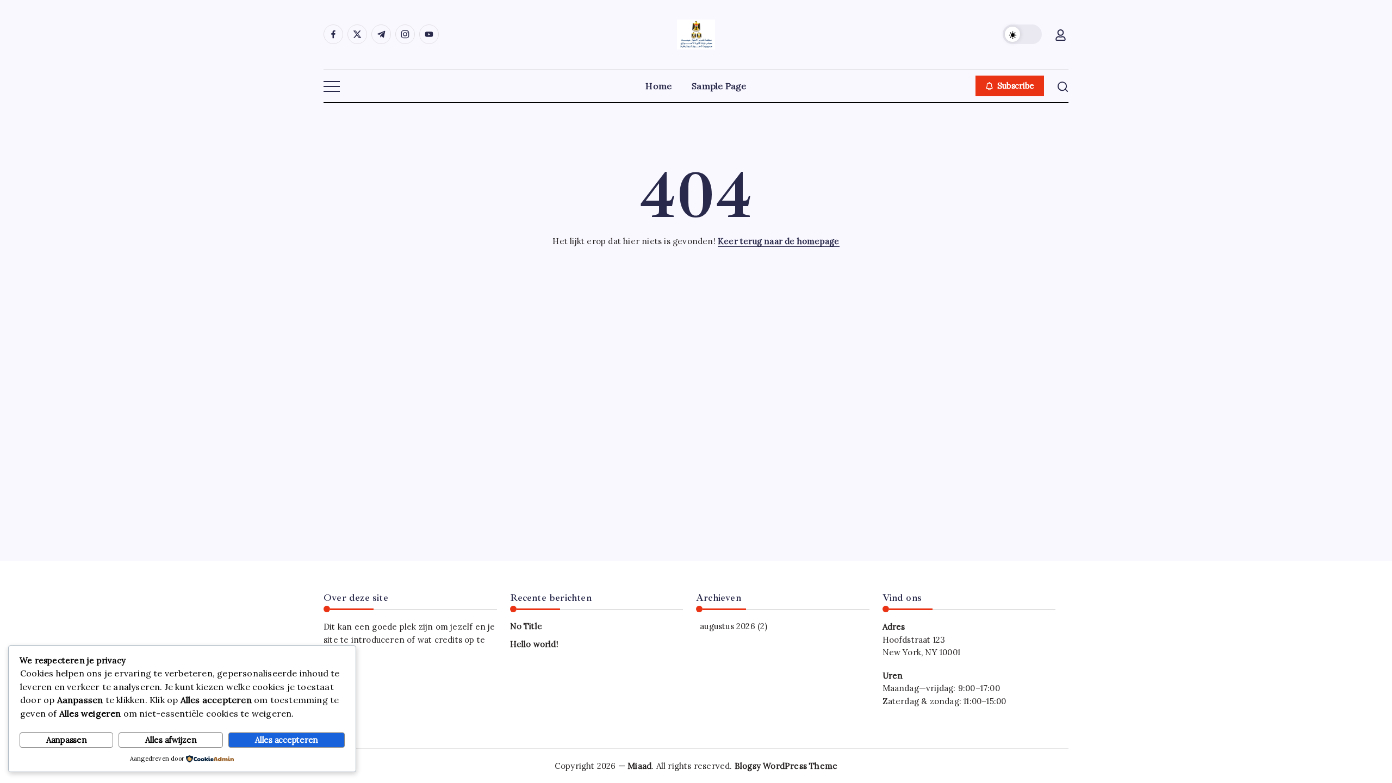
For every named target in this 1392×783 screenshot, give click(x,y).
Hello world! (534, 644)
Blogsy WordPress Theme (786, 766)
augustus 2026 (727, 626)
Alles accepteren (286, 740)
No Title (526, 626)
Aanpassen (66, 740)
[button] (1022, 34)
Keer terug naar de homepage (778, 241)
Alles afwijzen (171, 740)
